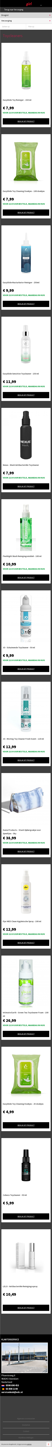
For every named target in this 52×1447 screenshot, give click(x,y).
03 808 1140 (11, 1388)
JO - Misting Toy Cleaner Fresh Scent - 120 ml (23, 739)
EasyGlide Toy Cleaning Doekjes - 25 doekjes (23, 1104)
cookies (29, 1444)
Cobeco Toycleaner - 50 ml (15, 1195)
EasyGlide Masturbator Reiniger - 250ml (21, 282)
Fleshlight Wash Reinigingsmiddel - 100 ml (22, 556)
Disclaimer (26, 1425)
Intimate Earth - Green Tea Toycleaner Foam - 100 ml (25, 1014)
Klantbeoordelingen (26, 1437)
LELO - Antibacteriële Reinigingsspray (20, 1286)
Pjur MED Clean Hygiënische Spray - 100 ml (22, 921)
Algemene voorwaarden (26, 1418)
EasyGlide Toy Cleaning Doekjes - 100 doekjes (24, 191)
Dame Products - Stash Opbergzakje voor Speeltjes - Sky (22, 832)
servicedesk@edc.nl (12, 1392)
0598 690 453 (12, 1385)
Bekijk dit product (26, 121)
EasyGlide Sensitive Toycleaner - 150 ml (21, 373)
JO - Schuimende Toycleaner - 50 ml (19, 647)
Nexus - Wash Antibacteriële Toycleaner (21, 465)
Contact (26, 1431)
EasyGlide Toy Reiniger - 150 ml (17, 100)
